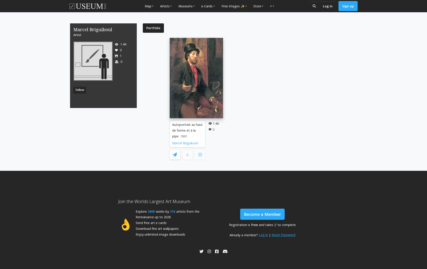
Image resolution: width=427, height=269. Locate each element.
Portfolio (153, 28)
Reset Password (283, 235)
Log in (327, 6)
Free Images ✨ (233, 6)
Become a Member (262, 214)
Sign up (348, 6)
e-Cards (207, 6)
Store (257, 6)
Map (148, 6)
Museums (185, 6)
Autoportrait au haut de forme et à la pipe (187, 130)
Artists (165, 6)
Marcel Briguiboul (185, 143)
